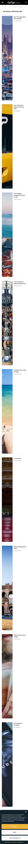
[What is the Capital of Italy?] (7, 588)
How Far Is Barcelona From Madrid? (20, 17)
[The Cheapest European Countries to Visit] (7, 234)
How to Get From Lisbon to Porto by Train (19, 106)
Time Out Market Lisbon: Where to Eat (19, 282)
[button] (26, 812)
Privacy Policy (14, 842)
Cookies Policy (7, 842)
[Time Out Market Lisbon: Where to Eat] (7, 323)
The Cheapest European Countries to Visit (19, 195)
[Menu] (2, 2)
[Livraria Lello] (7, 499)
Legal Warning (20, 842)
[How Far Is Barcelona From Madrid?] (7, 58)
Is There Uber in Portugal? (18, 724)
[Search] (26, 2)
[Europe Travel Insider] (14, 2)
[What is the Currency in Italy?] (7, 676)
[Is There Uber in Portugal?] (7, 764)
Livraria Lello (17, 458)
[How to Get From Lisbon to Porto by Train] (7, 146)
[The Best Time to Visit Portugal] (7, 411)
